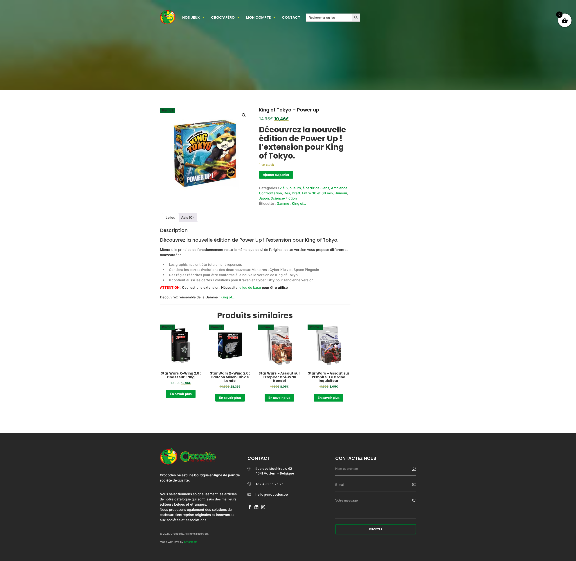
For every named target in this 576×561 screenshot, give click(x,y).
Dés (287, 193)
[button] (244, 115)
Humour (341, 193)
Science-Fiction (284, 198)
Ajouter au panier (276, 175)
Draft (296, 193)
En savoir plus (181, 394)
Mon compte (258, 17)
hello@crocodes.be (271, 494)
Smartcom (191, 541)
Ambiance (339, 188)
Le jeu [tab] (170, 217)
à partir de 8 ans (316, 188)
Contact (291, 17)
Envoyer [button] (375, 529)
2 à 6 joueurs (290, 188)
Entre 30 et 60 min (317, 193)
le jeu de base (249, 287)
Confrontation (270, 193)
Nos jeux (191, 17)
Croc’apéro (223, 17)
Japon (264, 198)
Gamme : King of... (291, 203)
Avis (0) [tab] (187, 217)
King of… (227, 297)
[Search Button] (356, 18)
